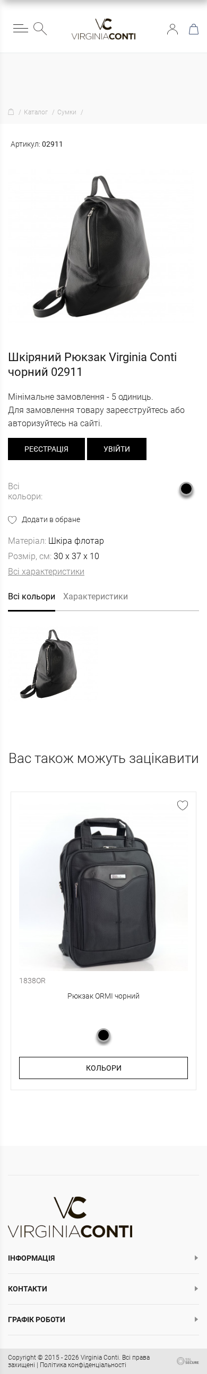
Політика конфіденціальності (83, 1365)
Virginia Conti (100, 1357)
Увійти (172, 29)
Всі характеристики (46, 572)
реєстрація (46, 449)
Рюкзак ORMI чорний (103, 996)
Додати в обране (51, 519)
